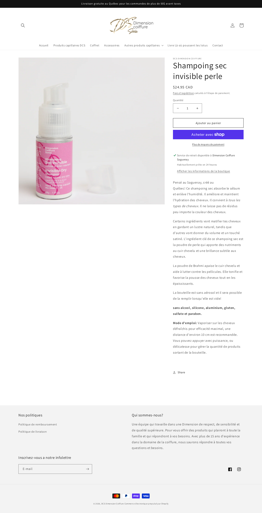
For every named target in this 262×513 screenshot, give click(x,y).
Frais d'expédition (183, 93)
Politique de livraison (32, 431)
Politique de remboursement (37, 424)
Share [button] (181, 372)
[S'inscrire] (87, 469)
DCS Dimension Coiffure (112, 503)
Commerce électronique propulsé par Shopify (146, 503)
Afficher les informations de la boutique (203, 171)
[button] (22, 25)
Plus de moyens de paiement (208, 144)
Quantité (178, 100)
